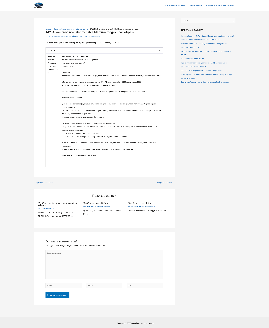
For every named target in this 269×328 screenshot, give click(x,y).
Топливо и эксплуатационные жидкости (96, 206)
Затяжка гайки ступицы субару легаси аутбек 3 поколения (205, 82)
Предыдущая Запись (43, 182)
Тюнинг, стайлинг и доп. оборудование (141, 206)
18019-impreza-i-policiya (139, 203)
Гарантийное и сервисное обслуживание (83, 36)
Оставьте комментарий (55, 36)
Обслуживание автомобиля (192, 59)
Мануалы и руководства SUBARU (220, 5)
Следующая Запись (165, 182)
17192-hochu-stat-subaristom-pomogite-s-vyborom (57, 204)
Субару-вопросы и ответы (174, 5)
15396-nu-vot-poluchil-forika (96, 203)
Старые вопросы (195, 5)
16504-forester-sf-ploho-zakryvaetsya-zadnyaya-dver (202, 70)
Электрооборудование (46, 208)
